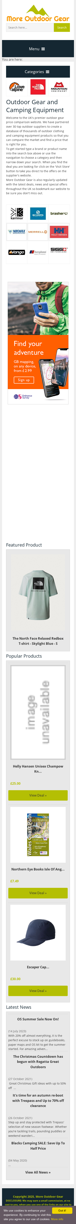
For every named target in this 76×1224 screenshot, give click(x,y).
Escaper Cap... (38, 967)
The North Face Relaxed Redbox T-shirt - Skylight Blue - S (38, 641)
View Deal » (38, 795)
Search (62, 27)
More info (57, 1219)
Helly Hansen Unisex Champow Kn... (38, 769)
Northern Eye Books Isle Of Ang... (38, 869)
